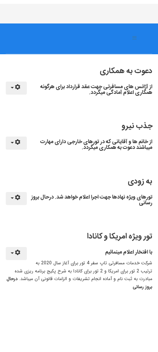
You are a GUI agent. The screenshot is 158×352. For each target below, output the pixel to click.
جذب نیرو (137, 126)
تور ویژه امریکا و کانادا (119, 236)
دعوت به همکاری (126, 71)
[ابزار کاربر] (16, 88)
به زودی (140, 181)
